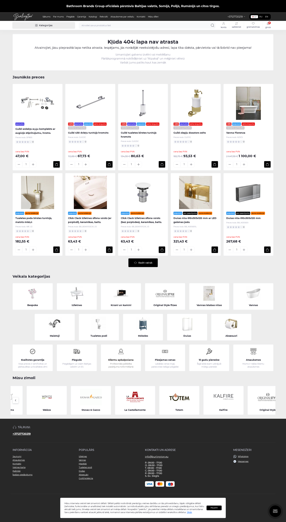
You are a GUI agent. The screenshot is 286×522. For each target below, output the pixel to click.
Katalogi (93, 16)
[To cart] (56, 164)
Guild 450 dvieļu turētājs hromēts (88, 132)
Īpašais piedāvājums (22, 474)
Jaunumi (17, 456)
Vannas (82, 460)
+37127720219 (22, 433)
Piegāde (70, 16)
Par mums (58, 16)
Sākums (46, 16)
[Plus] (33, 164)
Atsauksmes (19, 460)
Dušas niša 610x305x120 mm (243, 218)
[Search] (212, 25)
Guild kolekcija (86, 478)
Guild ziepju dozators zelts (189, 132)
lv (255, 16)
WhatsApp (243, 456)
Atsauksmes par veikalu (122, 16)
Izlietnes (83, 456)
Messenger (243, 461)
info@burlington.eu (156, 456)
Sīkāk (189, 512)
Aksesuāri (83, 474)
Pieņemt (214, 508)
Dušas (82, 471)
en (266, 16)
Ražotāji (17, 471)
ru (260, 16)
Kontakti (141, 16)
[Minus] (19, 164)
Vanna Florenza (235, 132)
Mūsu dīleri (153, 16)
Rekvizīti (104, 16)
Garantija (81, 16)
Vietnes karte (19, 467)
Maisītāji (83, 463)
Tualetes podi (85, 467)
